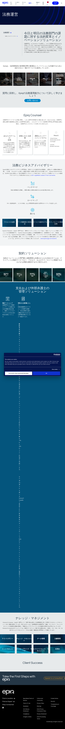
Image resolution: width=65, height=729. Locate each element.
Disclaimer (25, 706)
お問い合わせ (32, 100)
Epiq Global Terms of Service (28, 699)
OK (46, 373)
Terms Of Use (26, 703)
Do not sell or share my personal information (19, 373)
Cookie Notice (54, 698)
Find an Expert (7, 701)
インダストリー (17, 3)
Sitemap (39, 706)
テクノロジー (24, 3)
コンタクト (55, 3)
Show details (55, 369)
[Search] (61, 3)
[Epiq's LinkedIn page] (3, 707)
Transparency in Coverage (55, 705)
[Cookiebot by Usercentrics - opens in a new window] (54, 355)
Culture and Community (40, 699)
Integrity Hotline (27, 716)
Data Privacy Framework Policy (41, 710)
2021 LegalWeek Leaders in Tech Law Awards (43, 175)
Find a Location (7, 698)
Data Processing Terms (41, 717)
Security (53, 701)
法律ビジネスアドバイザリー (11, 36)
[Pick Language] (48, 3)
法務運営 (6, 32)
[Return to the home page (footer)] (5, 3)
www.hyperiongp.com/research (48, 238)
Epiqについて (38, 3)
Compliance (26, 714)
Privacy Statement (42, 714)
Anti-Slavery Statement (26, 710)
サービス (11, 3)
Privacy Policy (40, 703)
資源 (43, 3)
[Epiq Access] (31, 3)
